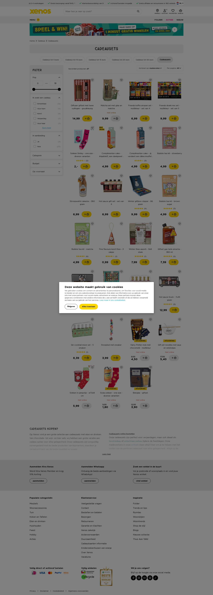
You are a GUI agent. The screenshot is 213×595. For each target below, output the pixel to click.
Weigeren (71, 306)
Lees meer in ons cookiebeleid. (112, 300)
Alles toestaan (88, 306)
